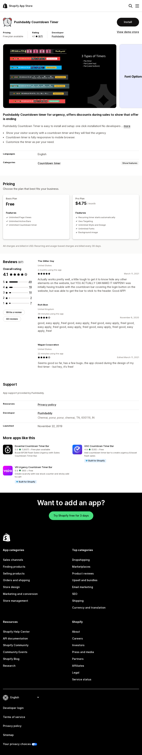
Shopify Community (15, 645)
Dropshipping (81, 559)
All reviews (12, 319)
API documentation (15, 638)
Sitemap (8, 734)
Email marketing (82, 587)
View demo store (128, 32)
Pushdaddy (58, 36)
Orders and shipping (16, 580)
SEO (74, 593)
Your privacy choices (17, 744)
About (76, 631)
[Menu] (137, 6)
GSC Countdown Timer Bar (99, 446)
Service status (81, 679)
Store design (11, 587)
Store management (15, 600)
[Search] (130, 6)
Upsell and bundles (84, 580)
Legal (75, 672)
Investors (78, 645)
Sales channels (13, 559)
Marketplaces (81, 566)
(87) (40, 36)
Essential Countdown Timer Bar (32, 446)
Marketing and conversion (20, 593)
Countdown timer (49, 163)
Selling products (14, 573)
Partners (78, 658)
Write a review (14, 312)
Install (128, 22)
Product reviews (83, 573)
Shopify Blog (11, 658)
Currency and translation (89, 607)
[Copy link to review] (56, 261)
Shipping (78, 600)
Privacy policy (47, 404)
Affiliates (78, 665)
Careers (77, 638)
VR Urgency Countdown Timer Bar (33, 467)
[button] (36, 451)
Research (9, 665)
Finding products (14, 566)
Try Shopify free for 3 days (71, 515)
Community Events (15, 652)
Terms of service (14, 717)
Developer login (13, 707)
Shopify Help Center (16, 631)
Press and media (83, 652)
